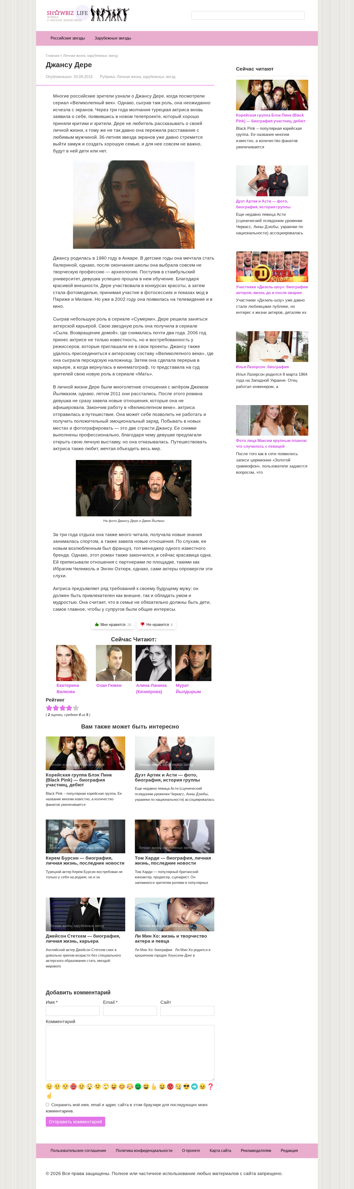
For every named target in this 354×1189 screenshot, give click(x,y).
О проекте (191, 1151)
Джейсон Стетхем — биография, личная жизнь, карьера (83, 938)
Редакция (289, 1151)
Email (110, 1002)
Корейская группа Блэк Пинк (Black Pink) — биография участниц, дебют (79, 780)
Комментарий (60, 1021)
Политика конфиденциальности (144, 1151)
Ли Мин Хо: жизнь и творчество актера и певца (171, 938)
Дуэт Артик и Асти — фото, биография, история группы (167, 777)
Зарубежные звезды (113, 38)
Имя (52, 1002)
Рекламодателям (256, 1151)
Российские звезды (68, 38)
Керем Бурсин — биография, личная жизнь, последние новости (85, 860)
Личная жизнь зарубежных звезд (146, 76)
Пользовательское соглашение (78, 1151)
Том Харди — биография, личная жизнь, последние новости (173, 860)
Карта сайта (220, 1151)
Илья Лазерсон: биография (262, 367)
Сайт (165, 1002)
